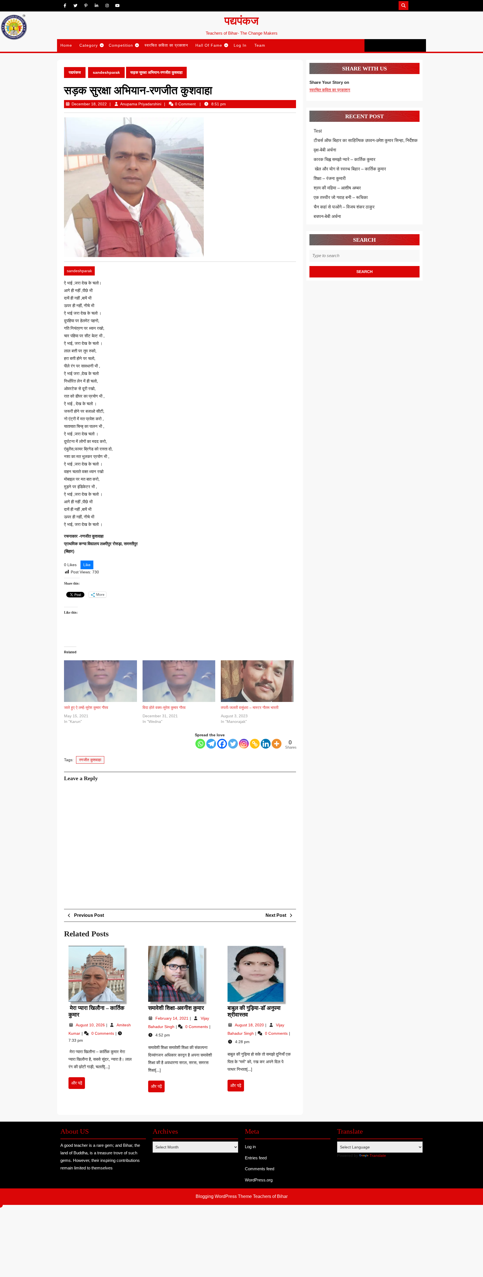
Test (318, 131)
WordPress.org (259, 1180)
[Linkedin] (266, 744)
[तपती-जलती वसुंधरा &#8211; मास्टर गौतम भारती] (257, 681)
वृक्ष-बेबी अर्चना (325, 150)
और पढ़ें (78, 1084)
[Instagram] (244, 744)
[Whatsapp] (200, 744)
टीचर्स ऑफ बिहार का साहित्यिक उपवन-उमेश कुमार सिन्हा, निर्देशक (366, 140)
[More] (276, 744)
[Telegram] (211, 744)
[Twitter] (233, 744)
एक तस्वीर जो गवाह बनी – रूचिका (341, 197)
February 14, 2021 (172, 1018)
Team (259, 45)
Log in (250, 1146)
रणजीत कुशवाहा (90, 760)
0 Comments (103, 1033)
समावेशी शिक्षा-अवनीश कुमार (176, 1008)
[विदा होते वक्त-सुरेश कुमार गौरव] (179, 681)
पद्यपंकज (241, 21)
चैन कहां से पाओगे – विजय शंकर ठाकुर (344, 207)
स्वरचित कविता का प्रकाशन (166, 45)
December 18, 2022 (89, 104)
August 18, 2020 (250, 1025)
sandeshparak (106, 72)
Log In (240, 45)
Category (88, 45)
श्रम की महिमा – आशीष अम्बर (337, 188)
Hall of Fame (208, 45)
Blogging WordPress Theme (224, 1196)
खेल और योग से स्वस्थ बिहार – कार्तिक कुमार (350, 169)
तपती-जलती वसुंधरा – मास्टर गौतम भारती (249, 707)
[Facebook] (222, 744)
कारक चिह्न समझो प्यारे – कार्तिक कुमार (344, 159)
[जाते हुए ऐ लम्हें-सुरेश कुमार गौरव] (100, 681)
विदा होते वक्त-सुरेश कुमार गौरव (164, 707)
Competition (121, 45)
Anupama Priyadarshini (140, 104)
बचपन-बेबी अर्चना (328, 216)
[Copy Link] (255, 744)
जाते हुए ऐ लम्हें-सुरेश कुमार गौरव (86, 707)
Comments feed (259, 1168)
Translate (378, 1155)
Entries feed (256, 1157)
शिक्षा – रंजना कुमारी (330, 178)
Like (87, 564)
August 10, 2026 (91, 1025)
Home (66, 45)
